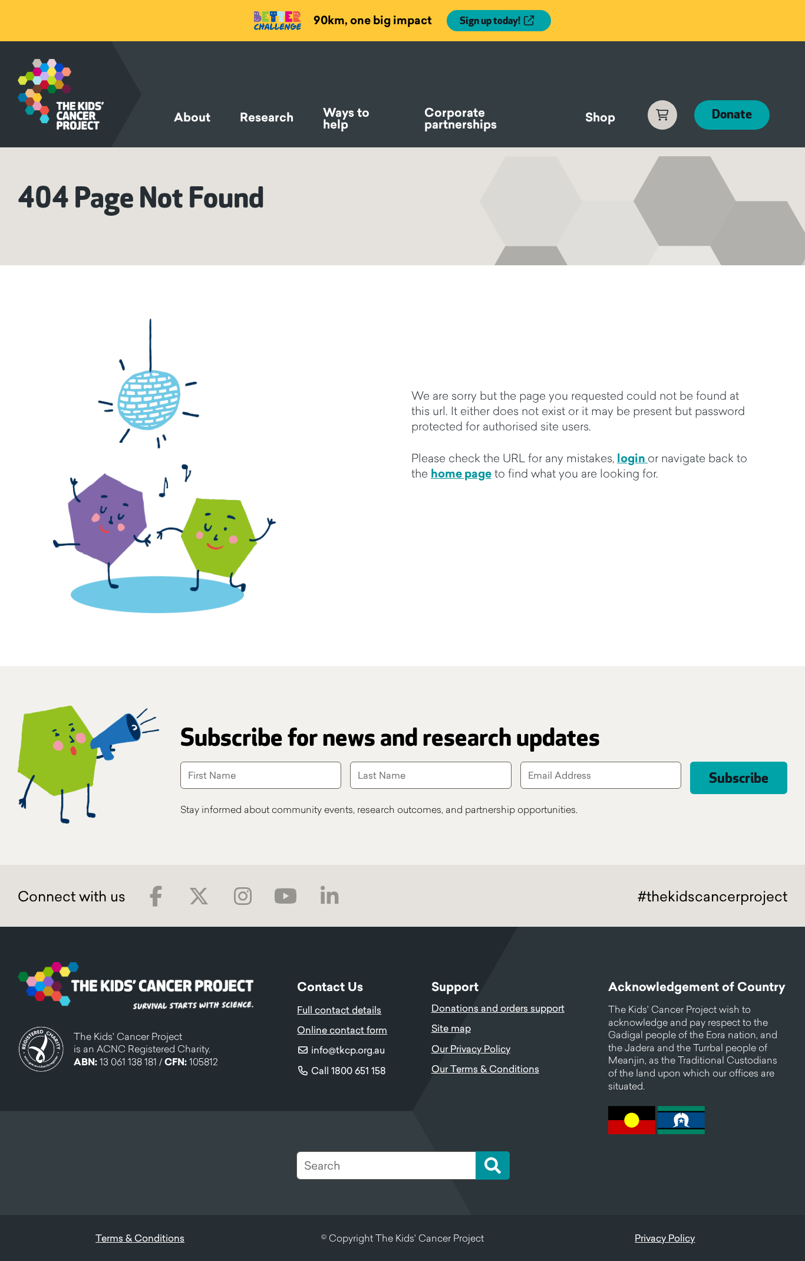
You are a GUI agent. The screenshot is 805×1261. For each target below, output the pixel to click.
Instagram (242, 896)
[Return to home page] (79, 94)
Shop (600, 117)
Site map (451, 1028)
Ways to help (346, 120)
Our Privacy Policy (470, 1048)
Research (266, 117)
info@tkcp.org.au (348, 1049)
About (192, 117)
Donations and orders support (498, 1008)
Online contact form (342, 1029)
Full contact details (339, 1009)
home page (461, 473)
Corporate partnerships (460, 120)
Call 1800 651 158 (348, 1070)
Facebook (156, 896)
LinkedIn (329, 896)
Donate (732, 115)
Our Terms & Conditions (485, 1068)
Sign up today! (490, 21)
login (632, 458)
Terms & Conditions (139, 1238)
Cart (662, 115)
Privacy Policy (665, 1238)
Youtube (285, 896)
